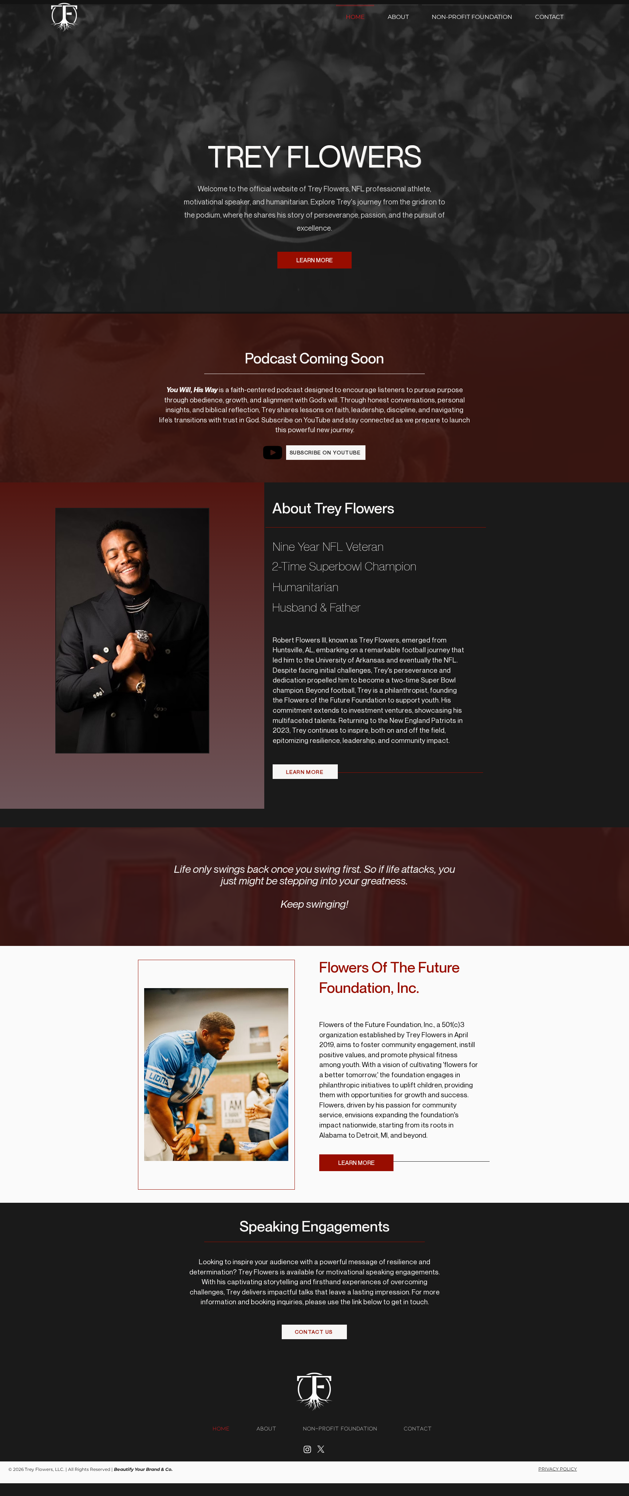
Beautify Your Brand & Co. (143, 1469)
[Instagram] (307, 1449)
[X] (321, 1449)
